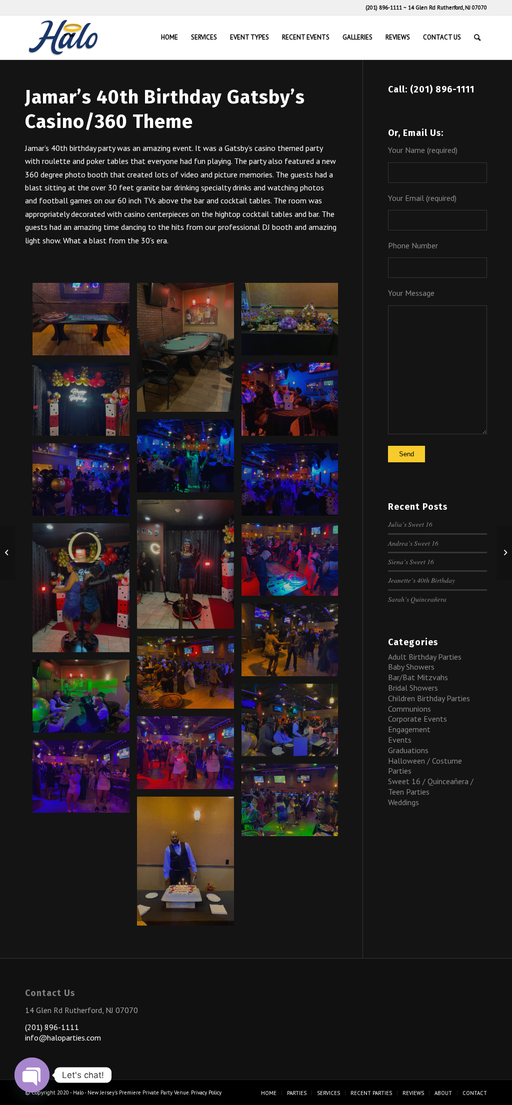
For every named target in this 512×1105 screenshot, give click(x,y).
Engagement (409, 729)
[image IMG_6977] (294, 804)
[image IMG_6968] (189, 756)
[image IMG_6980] (189, 865)
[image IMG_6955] (294, 563)
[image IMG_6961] (189, 676)
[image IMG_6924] (84, 323)
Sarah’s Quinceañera (417, 599)
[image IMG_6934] (294, 403)
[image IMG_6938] (84, 483)
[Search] (477, 37)
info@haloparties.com (63, 1038)
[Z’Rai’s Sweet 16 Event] (504, 552)
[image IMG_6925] (189, 351)
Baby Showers (411, 667)
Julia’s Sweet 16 (410, 524)
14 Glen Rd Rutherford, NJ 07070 (447, 7)
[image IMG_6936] (189, 459)
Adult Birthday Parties (425, 657)
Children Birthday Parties (429, 698)
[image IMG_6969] (84, 780)
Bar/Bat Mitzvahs (418, 677)
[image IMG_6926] (294, 323)
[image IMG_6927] (84, 403)
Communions (409, 709)
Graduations (408, 750)
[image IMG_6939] (294, 483)
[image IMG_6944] (84, 591)
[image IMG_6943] (189, 568)
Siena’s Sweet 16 (411, 561)
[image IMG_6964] (84, 700)
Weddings (403, 802)
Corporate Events (417, 719)
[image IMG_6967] (294, 724)
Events (400, 740)
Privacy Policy (206, 1092)
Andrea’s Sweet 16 (413, 543)
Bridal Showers (413, 688)
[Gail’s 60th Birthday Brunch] (8, 552)
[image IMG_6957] (294, 643)
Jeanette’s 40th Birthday (421, 580)
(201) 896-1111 (384, 7)
